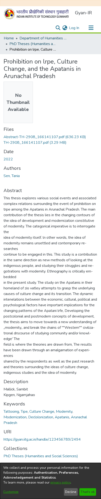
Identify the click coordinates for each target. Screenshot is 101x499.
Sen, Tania (12, 175)
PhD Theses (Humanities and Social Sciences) (32, 43)
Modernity (64, 411)
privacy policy (60, 482)
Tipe (24, 411)
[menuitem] (65, 28)
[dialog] (50, 481)
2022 (8, 159)
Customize (11, 492)
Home (9, 38)
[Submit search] (58, 28)
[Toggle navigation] (90, 27)
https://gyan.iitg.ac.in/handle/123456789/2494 (42, 439)
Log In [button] (74, 27)
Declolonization (40, 417)
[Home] (37, 14)
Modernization (15, 417)
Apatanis (62, 417)
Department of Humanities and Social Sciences (42, 38)
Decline (70, 492)
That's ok (88, 492)
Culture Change (41, 411)
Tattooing (11, 411)
